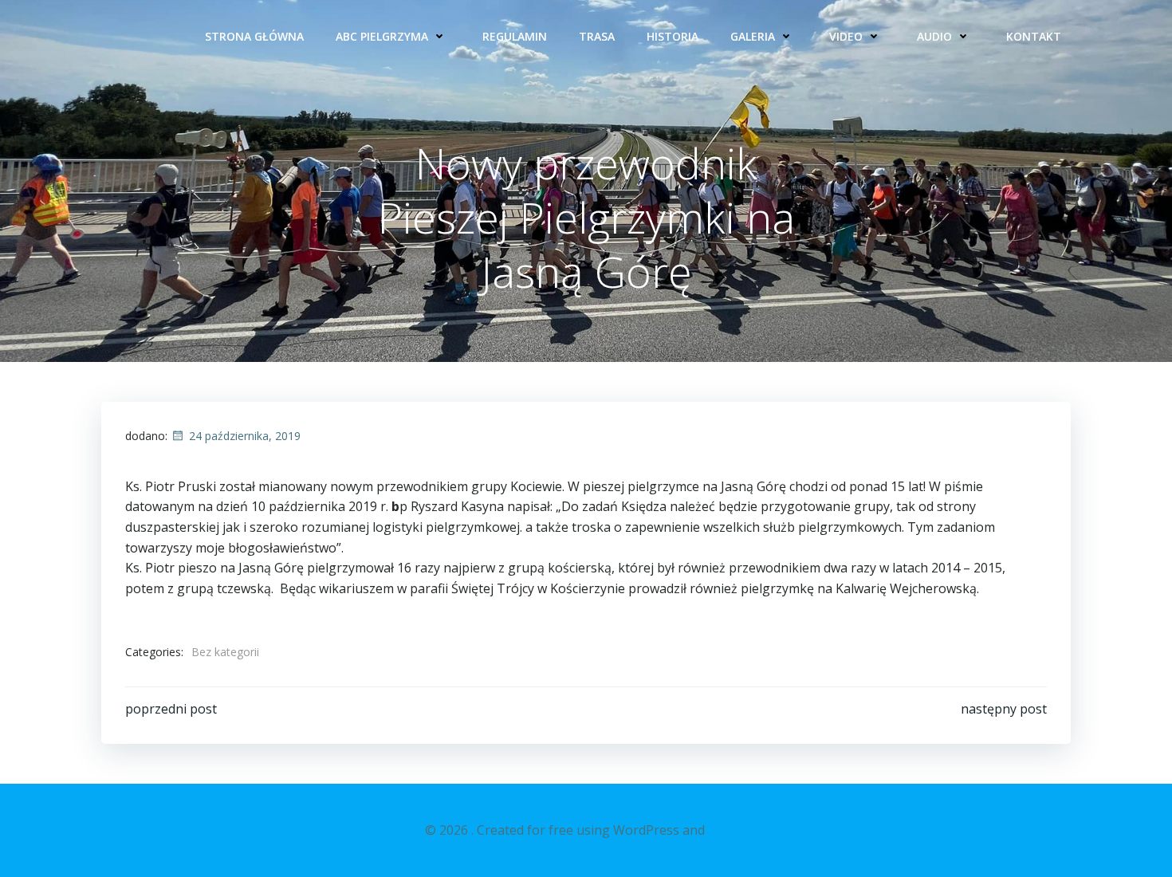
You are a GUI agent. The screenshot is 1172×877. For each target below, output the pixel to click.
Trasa (597, 36)
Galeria (752, 36)
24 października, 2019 (245, 435)
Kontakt (1033, 36)
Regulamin (514, 36)
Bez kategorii (225, 651)
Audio (934, 36)
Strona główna (254, 36)
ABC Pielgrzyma (382, 36)
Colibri (727, 830)
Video (846, 36)
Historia (672, 36)
